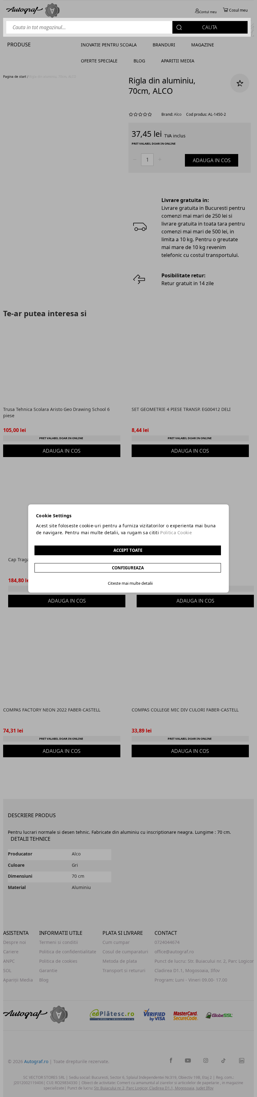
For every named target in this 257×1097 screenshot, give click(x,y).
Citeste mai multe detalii (130, 583)
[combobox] (127, 27)
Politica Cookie (176, 532)
